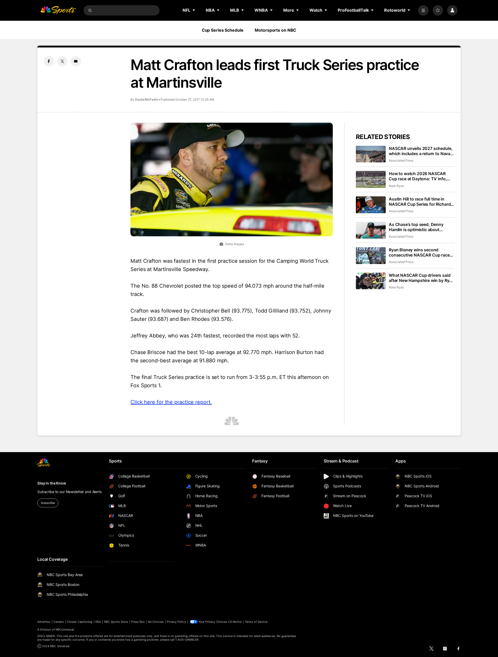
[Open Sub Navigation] (194, 10)
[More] (423, 10)
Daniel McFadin (146, 99)
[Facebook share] (49, 61)
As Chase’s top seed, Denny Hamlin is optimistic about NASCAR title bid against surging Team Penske (421, 227)
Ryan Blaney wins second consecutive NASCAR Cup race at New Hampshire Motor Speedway (419, 252)
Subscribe (48, 503)
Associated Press (401, 160)
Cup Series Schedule (223, 30)
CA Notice (235, 622)
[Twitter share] (62, 61)
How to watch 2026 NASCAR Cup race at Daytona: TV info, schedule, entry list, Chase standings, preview (418, 176)
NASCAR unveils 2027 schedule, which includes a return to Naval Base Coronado (420, 151)
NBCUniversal (65, 629)
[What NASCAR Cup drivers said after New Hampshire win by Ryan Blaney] (371, 281)
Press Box (138, 622)
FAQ (98, 622)
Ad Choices (156, 622)
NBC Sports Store (116, 622)
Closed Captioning (79, 622)
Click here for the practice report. (171, 402)
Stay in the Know (51, 483)
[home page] (58, 10)
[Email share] (76, 61)
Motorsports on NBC (275, 30)
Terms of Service (256, 622)
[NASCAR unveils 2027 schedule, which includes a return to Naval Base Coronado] (371, 154)
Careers (58, 622)
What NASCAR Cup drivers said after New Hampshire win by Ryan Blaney (421, 278)
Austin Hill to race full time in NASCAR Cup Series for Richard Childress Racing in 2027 (420, 201)
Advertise (43, 622)
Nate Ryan (396, 186)
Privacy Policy (176, 622)
